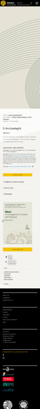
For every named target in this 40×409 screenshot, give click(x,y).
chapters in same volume (11, 271)
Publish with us (8, 300)
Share (5, 284)
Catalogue (6, 298)
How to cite (8, 188)
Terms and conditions (10, 320)
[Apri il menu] (37, 3)
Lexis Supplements (15, 115)
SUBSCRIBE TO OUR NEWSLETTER (15, 352)
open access (7, 147)
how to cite (7, 273)
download (18, 249)
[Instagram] (20, 358)
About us (6, 295)
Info (5, 268)
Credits (5, 312)
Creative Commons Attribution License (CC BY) (23, 155)
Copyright (6, 315)
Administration (8, 310)
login (4, 322)
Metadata (7, 194)
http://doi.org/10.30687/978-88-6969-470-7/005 (20, 166)
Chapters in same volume (13, 182)
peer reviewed (18, 147)
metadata (7, 275)
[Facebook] (20, 355)
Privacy (5, 317)
